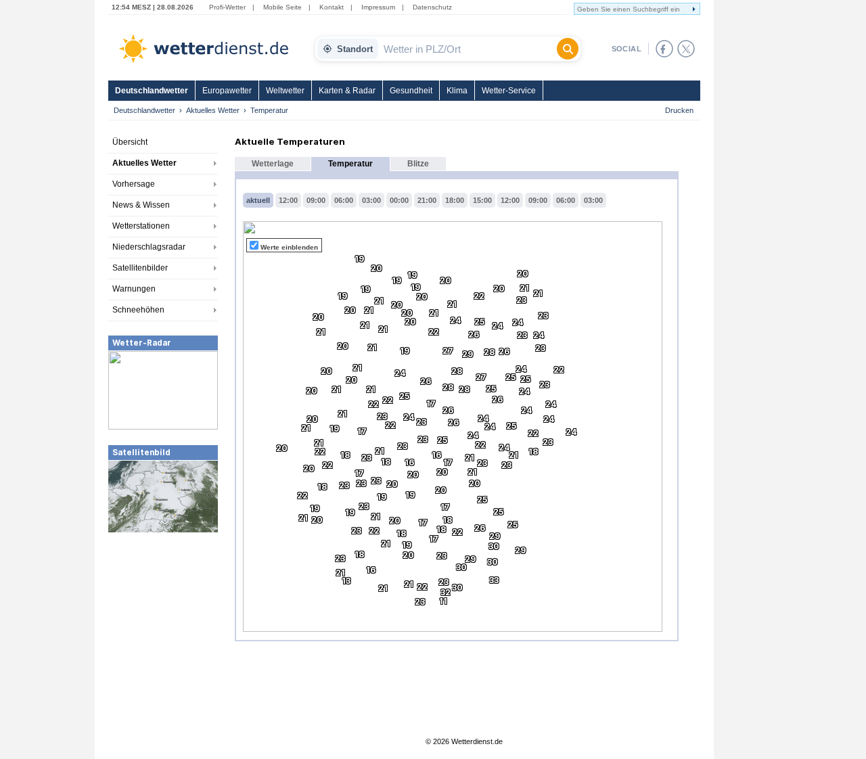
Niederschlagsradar (148, 247)
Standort (355, 49)
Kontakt (331, 7)
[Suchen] (567, 49)
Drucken (679, 110)
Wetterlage (273, 163)
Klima (457, 90)
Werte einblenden (289, 247)
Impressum (378, 7)
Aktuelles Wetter (213, 110)
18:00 (454, 200)
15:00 (482, 200)
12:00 (288, 200)
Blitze (418, 163)
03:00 (371, 200)
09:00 (315, 200)
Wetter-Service (509, 90)
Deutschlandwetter (151, 90)
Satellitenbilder (140, 268)
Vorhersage (133, 184)
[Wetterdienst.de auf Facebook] (664, 49)
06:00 (343, 200)
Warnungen (134, 289)
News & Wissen (141, 205)
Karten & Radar (347, 90)
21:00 (426, 200)
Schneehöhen (138, 310)
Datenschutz (432, 7)
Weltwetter (285, 90)
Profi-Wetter (227, 7)
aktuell (258, 200)
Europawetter (227, 90)
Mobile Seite (282, 7)
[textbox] (467, 49)
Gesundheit (411, 90)
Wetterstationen (141, 226)
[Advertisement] (163, 635)
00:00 (399, 200)
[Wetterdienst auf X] (686, 49)
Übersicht (129, 142)
